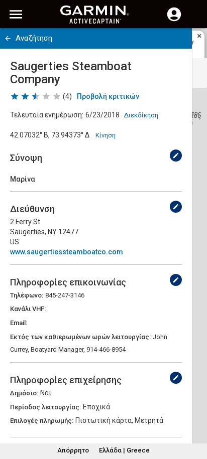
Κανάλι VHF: (28, 309)
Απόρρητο (73, 450)
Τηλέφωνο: (26, 295)
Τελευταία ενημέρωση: (46, 115)
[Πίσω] (8, 38)
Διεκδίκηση (141, 115)
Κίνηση (105, 135)
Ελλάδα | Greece (124, 450)
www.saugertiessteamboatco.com (66, 252)
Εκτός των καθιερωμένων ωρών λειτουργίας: (80, 337)
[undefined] (176, 155)
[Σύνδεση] (174, 20)
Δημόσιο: (24, 393)
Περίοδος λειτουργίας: (45, 407)
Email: (18, 323)
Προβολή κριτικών (108, 96)
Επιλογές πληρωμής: (41, 420)
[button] (194, 413)
